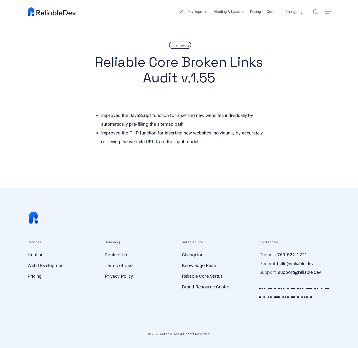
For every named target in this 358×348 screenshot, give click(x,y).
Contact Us (116, 255)
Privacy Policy (119, 276)
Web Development (46, 265)
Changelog (180, 45)
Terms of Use (118, 265)
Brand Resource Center (205, 287)
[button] (328, 11)
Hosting (36, 255)
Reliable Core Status (202, 276)
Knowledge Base (199, 265)
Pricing (35, 276)
